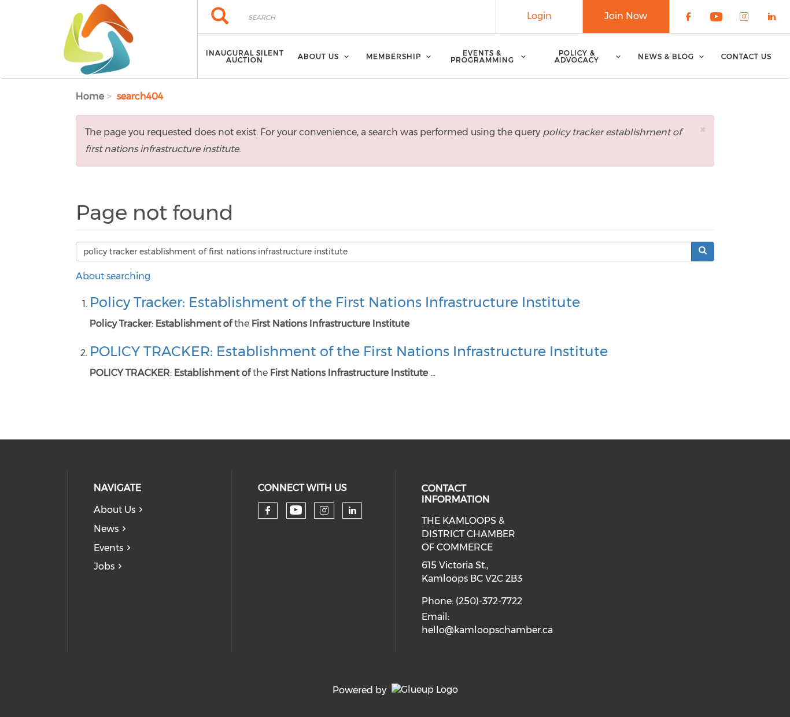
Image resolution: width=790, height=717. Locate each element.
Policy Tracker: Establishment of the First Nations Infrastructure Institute (335, 302)
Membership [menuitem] (393, 56)
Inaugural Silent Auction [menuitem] (245, 56)
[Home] (99, 39)
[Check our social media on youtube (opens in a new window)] (296, 510)
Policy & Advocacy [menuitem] (577, 56)
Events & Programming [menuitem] (482, 56)
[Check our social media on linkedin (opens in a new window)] (352, 510)
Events (108, 547)
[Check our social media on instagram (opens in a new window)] (324, 510)
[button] (703, 129)
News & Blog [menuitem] (666, 56)
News (106, 528)
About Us (114, 509)
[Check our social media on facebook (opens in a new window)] (267, 510)
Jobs (104, 566)
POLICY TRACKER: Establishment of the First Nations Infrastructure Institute (349, 351)
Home (90, 96)
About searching (113, 276)
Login (539, 15)
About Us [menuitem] (318, 56)
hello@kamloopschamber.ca (487, 629)
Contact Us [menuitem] (746, 56)
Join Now (625, 15)
